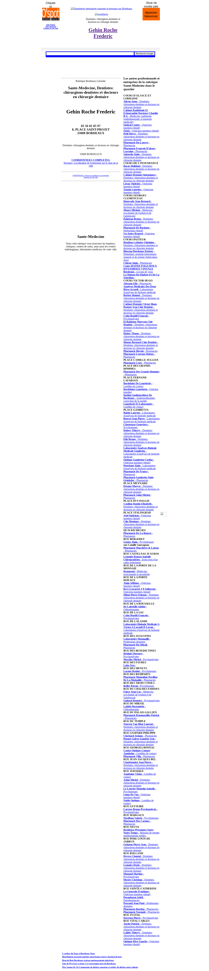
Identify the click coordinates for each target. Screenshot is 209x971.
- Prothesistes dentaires (137, 640)
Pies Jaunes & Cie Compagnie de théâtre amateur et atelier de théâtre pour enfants (100, 967)
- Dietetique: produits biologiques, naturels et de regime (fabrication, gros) (140, 255)
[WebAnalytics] (164, 515)
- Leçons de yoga (140, 268)
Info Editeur (50, 25)
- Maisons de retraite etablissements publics (141, 832)
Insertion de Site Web (91, 177)
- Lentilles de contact (138, 385)
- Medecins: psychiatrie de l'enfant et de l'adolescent (138, 213)
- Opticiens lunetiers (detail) (137, 126)
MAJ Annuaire (51, 26)
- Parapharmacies (133, 899)
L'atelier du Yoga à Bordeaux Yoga (78, 953)
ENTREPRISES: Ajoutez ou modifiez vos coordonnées (91, 175)
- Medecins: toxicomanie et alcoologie (136, 573)
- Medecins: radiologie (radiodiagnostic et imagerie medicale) (140, 116)
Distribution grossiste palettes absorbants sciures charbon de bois (92, 956)
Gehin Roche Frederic (102, 33)
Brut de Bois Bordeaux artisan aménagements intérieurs (88, 960)
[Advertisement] (100, 61)
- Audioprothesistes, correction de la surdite (139, 398)
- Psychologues (136, 426)
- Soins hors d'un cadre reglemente (140, 559)
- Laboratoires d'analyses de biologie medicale (139, 289)
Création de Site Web (50, 28)
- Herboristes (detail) (137, 229)
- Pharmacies (139, 150)
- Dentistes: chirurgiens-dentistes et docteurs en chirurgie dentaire (141, 104)
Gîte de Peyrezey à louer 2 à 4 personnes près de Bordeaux (89, 963)
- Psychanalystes (136, 317)
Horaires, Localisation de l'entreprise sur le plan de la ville (91, 163)
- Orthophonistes (135, 608)
